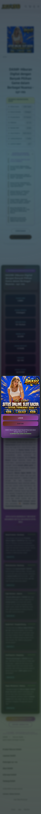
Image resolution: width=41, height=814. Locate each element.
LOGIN (20, 418)
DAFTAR (20, 423)
